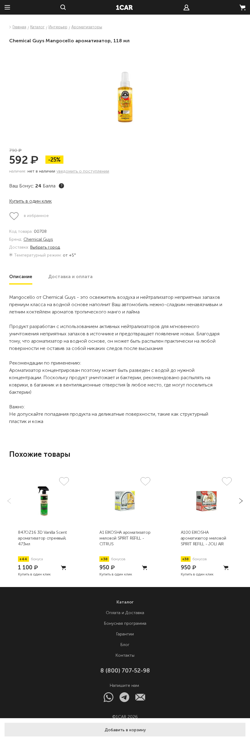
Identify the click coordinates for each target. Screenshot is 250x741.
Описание (20, 276)
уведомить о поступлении (82, 171)
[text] (186, 7)
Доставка (70, 276)
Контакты (125, 655)
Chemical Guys (38, 239)
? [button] (61, 186)
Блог (125, 644)
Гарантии (125, 634)
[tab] (20, 276)
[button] (125, 729)
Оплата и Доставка (125, 612)
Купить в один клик (30, 201)
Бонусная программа (125, 623)
